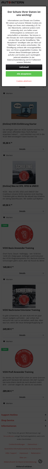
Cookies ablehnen (24, 81)
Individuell (24, 67)
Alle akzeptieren (24, 74)
